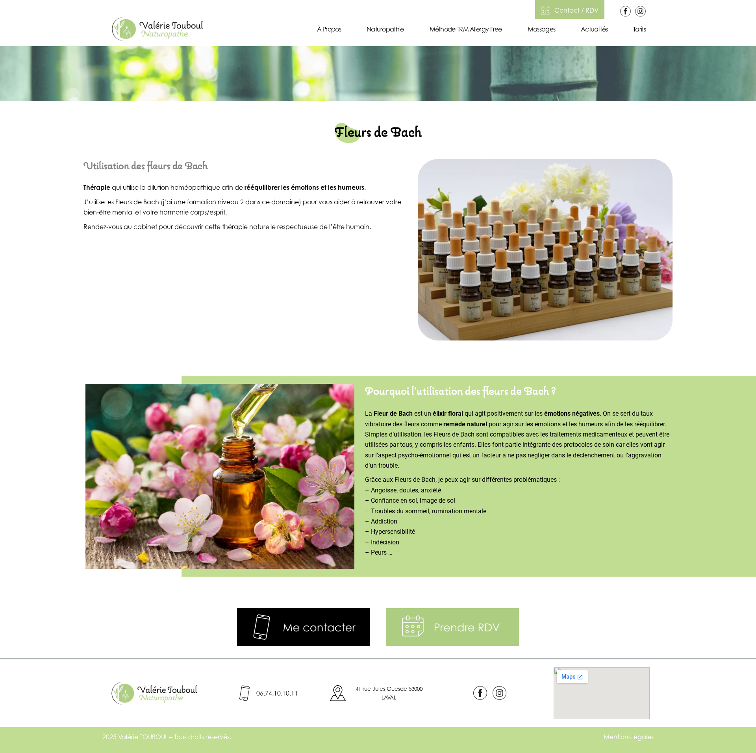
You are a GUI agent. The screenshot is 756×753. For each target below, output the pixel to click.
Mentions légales (629, 737)
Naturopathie (385, 29)
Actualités (594, 29)
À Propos (329, 29)
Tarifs (639, 29)
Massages (541, 29)
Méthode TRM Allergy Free (466, 29)
